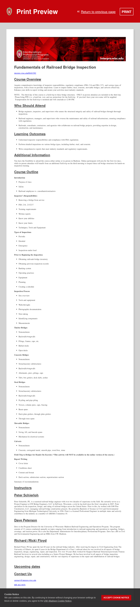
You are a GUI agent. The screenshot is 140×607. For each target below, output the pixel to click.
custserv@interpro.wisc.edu (25, 580)
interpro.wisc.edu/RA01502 (25, 73)
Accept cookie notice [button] (116, 598)
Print (127, 11)
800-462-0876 (19, 584)
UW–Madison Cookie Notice (58, 601)
